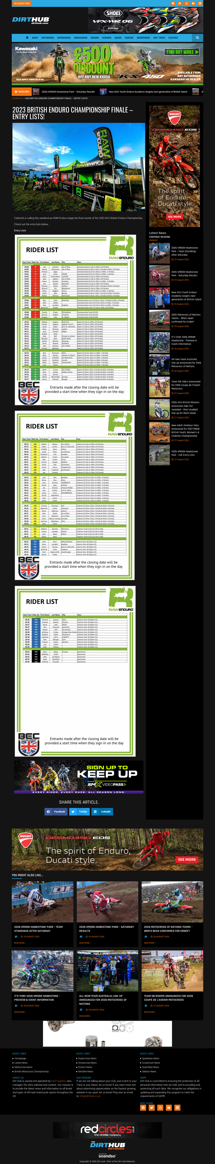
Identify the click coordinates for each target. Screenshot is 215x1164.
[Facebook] (173, 3)
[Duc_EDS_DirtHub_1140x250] (107, 869)
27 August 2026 (181, 393)
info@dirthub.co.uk (90, 1096)
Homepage (17, 98)
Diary (35, 37)
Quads (118, 37)
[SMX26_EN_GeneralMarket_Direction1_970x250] (78, 792)
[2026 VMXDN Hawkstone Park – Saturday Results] (159, 275)
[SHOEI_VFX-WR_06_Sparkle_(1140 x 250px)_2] (145, 31)
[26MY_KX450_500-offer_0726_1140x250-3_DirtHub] (107, 84)
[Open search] (197, 37)
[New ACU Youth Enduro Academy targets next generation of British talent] (159, 297)
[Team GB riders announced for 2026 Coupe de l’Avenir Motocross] (159, 387)
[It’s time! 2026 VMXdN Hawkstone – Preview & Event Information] (159, 342)
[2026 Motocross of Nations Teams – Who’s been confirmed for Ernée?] (159, 320)
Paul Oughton (58, 1081)
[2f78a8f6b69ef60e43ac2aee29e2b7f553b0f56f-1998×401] (107, 1045)
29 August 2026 (181, 259)
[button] (56, 812)
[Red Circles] (107, 1137)
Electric (173, 37)
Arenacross (80, 37)
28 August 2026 (181, 326)
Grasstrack (143, 37)
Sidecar (129, 37)
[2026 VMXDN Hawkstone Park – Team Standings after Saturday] (159, 253)
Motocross (47, 37)
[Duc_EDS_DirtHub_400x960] (174, 226)
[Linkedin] (200, 3)
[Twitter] (179, 3)
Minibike (106, 37)
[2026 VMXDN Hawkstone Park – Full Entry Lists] (159, 455)
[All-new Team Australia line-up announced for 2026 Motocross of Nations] (159, 364)
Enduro (95, 37)
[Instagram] (186, 3)
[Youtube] (193, 3)
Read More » (25, 943)
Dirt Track (159, 37)
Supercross (64, 37)
